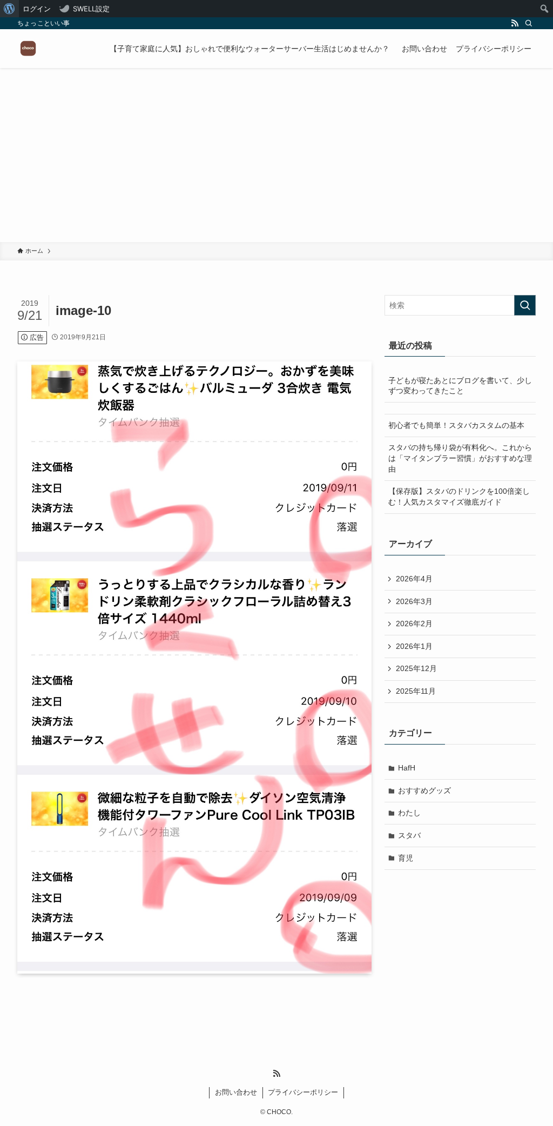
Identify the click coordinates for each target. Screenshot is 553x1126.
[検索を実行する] (525, 305)
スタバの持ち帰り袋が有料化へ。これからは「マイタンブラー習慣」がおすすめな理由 (460, 458)
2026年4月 (414, 578)
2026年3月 (414, 601)
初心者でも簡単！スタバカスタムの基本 (456, 425)
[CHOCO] (28, 48)
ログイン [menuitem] (37, 8)
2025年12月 (416, 668)
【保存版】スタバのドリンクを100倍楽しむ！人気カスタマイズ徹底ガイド (459, 496)
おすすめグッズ (424, 790)
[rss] (515, 23)
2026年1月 (414, 646)
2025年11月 (416, 691)
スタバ (409, 835)
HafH (406, 767)
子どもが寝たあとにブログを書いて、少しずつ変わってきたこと (460, 386)
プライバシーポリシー (303, 1092)
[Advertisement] (276, 161)
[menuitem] (9, 8)
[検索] (529, 23)
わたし (409, 812)
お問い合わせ (236, 1092)
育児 (405, 858)
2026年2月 (414, 623)
